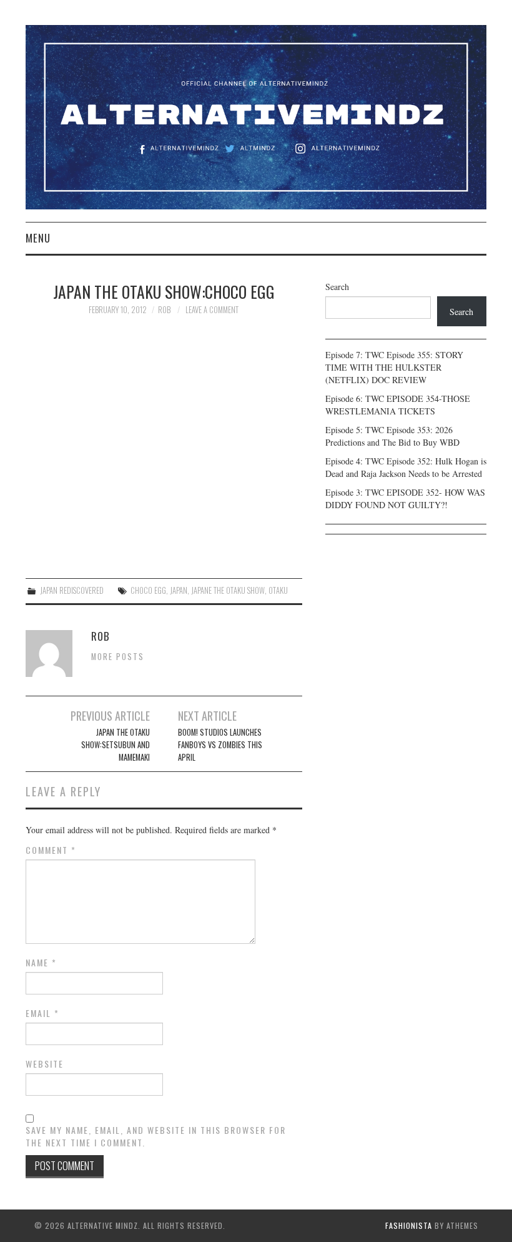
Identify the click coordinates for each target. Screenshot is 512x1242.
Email (42, 1013)
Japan (178, 590)
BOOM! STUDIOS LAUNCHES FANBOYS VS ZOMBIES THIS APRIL (220, 744)
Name (41, 962)
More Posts (117, 657)
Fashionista (408, 1225)
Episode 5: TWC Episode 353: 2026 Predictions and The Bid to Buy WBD (392, 436)
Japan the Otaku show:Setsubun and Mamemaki (115, 744)
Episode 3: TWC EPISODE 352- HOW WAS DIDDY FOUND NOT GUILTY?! (405, 498)
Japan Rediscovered (72, 590)
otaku (278, 590)
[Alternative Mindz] (256, 116)
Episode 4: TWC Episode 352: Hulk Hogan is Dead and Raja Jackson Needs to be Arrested (405, 467)
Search (337, 287)
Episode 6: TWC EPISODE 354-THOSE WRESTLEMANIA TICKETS (397, 405)
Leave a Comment (212, 310)
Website (45, 1064)
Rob (164, 310)
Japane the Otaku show (228, 590)
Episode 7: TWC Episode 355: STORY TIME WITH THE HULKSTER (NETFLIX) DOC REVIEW (394, 367)
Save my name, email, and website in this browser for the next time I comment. (156, 1136)
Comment (51, 850)
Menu (38, 238)
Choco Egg (148, 590)
